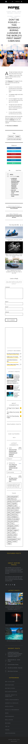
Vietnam (9, 541)
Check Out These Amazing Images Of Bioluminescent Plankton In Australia (13, 453)
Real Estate (9, 719)
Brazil (8, 503)
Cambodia (14, 503)
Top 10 (7, 726)
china (15, 505)
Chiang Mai (10, 505)
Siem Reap (9, 530)
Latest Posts (18, 170)
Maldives (9, 519)
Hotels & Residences (12, 709)
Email (14, 163)
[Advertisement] (16, 337)
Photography (10, 525)
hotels (8, 512)
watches (15, 541)
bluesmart (11, 136)
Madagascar (15, 516)
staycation (9, 534)
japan (8, 514)
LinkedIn (14, 160)
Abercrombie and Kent (12, 496)
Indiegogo (12, 119)
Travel (14, 536)
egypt (13, 507)
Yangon (9, 543)
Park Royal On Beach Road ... (13, 353)
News (7, 713)
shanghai (13, 528)
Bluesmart (10, 81)
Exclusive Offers (11, 691)
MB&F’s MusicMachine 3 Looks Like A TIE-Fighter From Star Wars (14, 255)
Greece (16, 510)
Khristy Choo (14, 514)
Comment (7, 287)
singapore (16, 530)
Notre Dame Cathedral (12, 521)
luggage (17, 136)
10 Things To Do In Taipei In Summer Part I (13, 479)
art (15, 498)
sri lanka (13, 532)
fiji (8, 510)
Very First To (10, 125)
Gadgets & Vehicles (11, 703)
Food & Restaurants (12, 699)
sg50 (8, 528)
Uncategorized (10, 733)
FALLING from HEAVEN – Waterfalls (15, 667)
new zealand (16, 519)
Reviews (8, 723)
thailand (9, 536)
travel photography (11, 539)
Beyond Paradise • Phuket (16, 395)
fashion (17, 507)
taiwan (15, 534)
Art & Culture (10, 681)
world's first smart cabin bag (14, 139)
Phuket (16, 525)
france (11, 510)
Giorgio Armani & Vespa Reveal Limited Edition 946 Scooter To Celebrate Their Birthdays (14, 215)
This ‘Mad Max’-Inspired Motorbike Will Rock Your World (14, 207)
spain (8, 532)
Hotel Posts (16, 374)
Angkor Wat (10, 498)
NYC (8, 523)
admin (18, 176)
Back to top (13, 741)
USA (19, 539)
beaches (18, 501)
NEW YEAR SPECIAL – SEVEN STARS (15, 191)
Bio (9, 170)
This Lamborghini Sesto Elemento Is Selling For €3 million (14, 272)
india (13, 512)
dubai (8, 507)
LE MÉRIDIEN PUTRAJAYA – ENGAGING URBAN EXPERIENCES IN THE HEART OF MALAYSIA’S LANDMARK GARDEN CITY (13, 380)
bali (14, 501)
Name (7, 301)
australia (9, 501)
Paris (12, 523)
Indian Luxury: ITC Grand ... (13, 356)
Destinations (16, 392)
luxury (8, 516)
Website (7, 312)
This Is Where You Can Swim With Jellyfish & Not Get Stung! (13, 467)
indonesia (18, 512)
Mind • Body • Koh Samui (13, 671)
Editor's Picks (17, 385)
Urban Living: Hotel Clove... (13, 364)
